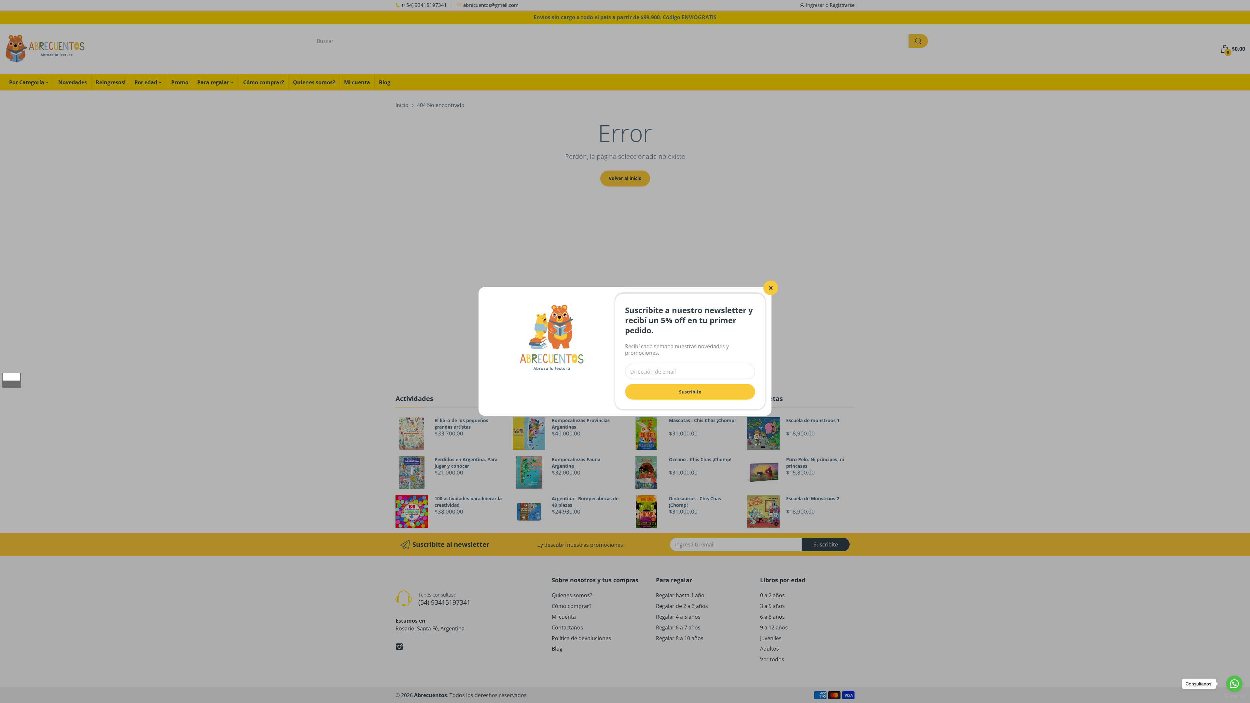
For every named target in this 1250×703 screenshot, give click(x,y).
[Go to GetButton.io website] (1234, 696)
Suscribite (690, 392)
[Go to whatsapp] (1234, 684)
